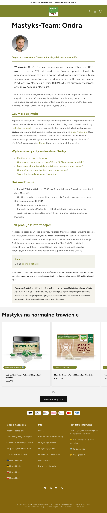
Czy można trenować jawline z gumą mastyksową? (42, 170)
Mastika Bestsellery (15, 431)
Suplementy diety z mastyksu (19, 437)
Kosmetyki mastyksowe (17, 454)
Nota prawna (44, 460)
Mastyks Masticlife (30, 504)
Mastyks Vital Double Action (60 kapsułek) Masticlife (23, 376)
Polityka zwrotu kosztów (49, 454)
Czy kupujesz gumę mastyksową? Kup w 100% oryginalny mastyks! (50, 162)
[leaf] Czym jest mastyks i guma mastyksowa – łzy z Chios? (84, 432)
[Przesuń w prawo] (59, 392)
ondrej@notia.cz (30, 264)
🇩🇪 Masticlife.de (14, 466)
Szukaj (41, 431)
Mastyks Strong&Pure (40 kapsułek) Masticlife (73, 375)
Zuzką (42, 143)
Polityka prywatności (47, 443)
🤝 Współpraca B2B (78, 455)
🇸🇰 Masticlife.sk (13, 478)
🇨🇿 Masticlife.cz (14, 472)
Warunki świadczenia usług (34, 507)
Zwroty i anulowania (47, 466)
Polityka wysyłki (52, 507)
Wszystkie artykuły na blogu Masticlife (36, 174)
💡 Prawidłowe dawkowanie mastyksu (82, 441)
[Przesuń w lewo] (48, 392)
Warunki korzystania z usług (50, 437)
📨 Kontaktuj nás (77, 449)
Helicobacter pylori (21, 128)
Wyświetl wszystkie (53, 399)
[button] (5, 11)
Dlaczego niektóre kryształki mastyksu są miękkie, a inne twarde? (50, 166)
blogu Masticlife (79, 132)
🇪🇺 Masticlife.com (14, 460)
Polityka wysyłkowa (46, 448)
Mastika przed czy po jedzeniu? (33, 158)
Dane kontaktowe (67, 507)
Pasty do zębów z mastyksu (19, 448)
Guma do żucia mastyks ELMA (20, 443)
